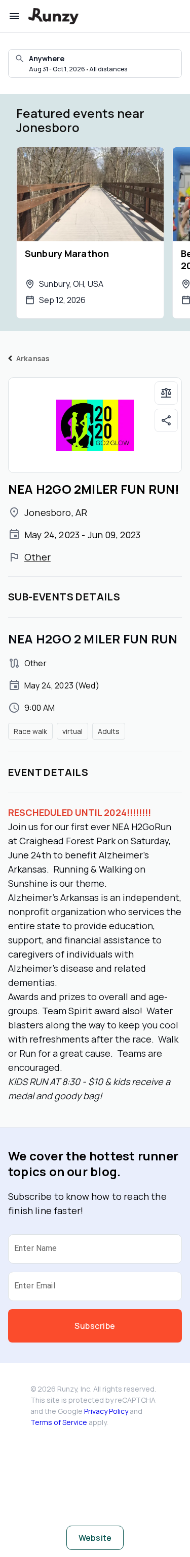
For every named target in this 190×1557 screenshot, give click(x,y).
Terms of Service (58, 1422)
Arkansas (32, 358)
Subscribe (94, 1325)
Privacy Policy (106, 1411)
